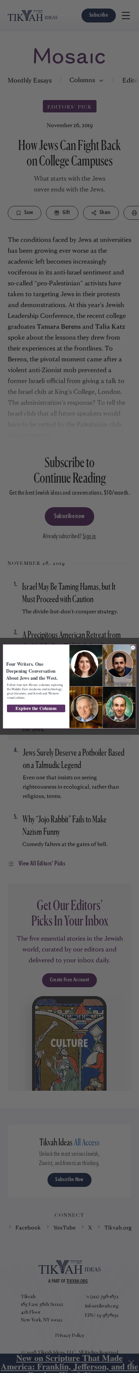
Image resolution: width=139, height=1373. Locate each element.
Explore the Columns (36, 708)
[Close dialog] (133, 647)
